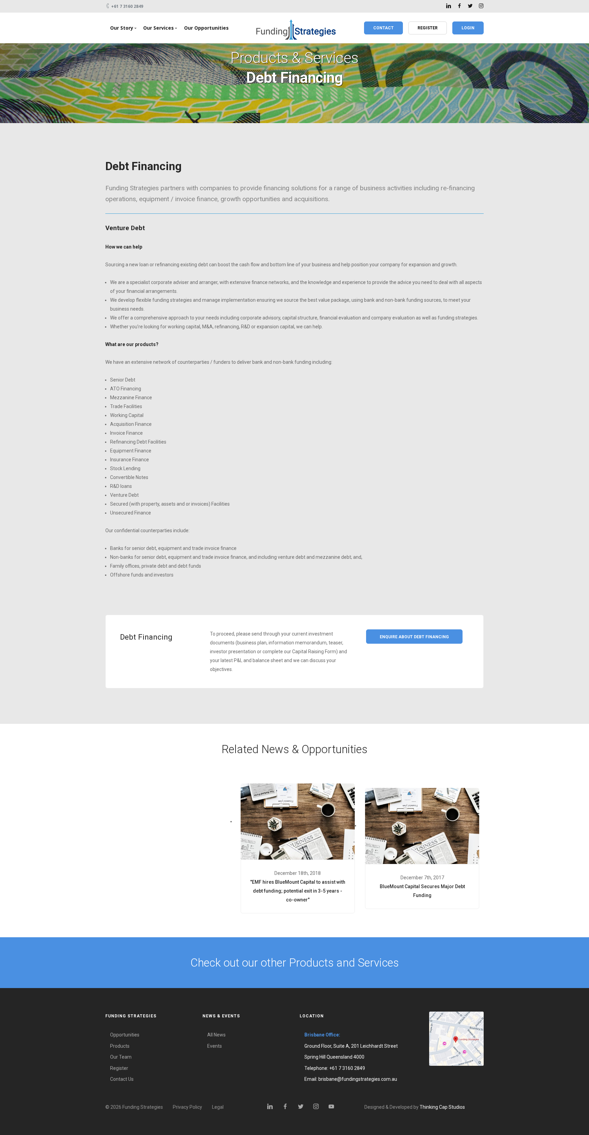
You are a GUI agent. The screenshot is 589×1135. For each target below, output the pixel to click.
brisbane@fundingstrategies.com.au (357, 1079)
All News (216, 1034)
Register (119, 1068)
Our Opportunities (206, 28)
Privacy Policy (187, 1107)
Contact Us (122, 1079)
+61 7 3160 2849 (347, 1068)
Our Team (121, 1057)
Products (120, 1046)
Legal (218, 1107)
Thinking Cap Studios (442, 1107)
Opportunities (124, 1034)
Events (214, 1046)
